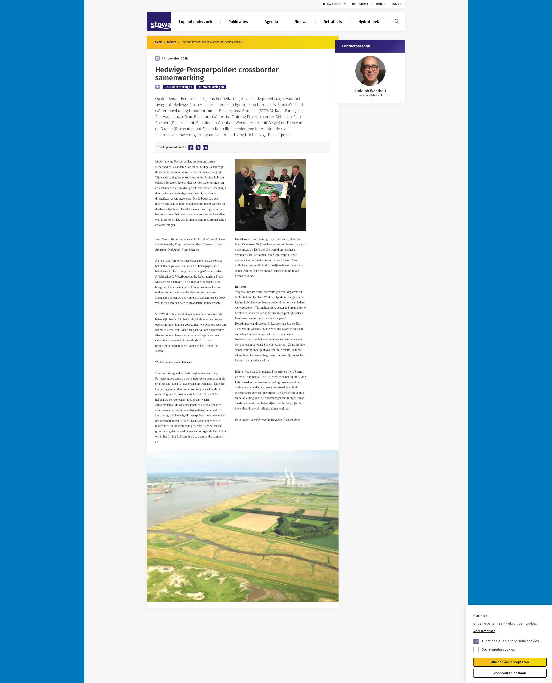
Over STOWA (360, 4)
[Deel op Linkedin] (205, 147)
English (397, 4)
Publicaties (238, 22)
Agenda (271, 22)
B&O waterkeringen (178, 87)
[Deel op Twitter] (198, 147)
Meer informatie (484, 631)
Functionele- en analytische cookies (510, 641)
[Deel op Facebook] (190, 147)
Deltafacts (333, 22)
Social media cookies (498, 649)
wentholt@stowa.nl (370, 95)
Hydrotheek (369, 22)
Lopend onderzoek (195, 22)
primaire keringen (211, 87)
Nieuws (301, 22)
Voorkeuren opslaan (510, 673)
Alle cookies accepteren (510, 662)
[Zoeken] (396, 20)
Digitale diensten (334, 4)
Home (158, 42)
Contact (380, 4)
